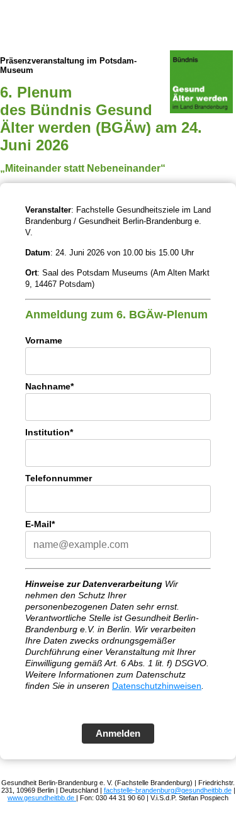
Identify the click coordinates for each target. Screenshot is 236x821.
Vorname (43, 340)
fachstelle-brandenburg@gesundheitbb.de (168, 790)
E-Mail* (40, 524)
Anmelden (118, 733)
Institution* (49, 432)
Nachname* (49, 386)
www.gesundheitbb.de (42, 797)
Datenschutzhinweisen (156, 686)
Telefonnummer (58, 478)
